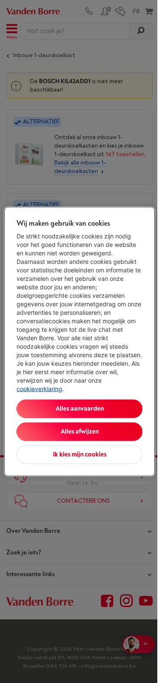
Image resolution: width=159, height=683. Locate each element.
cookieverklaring (39, 388)
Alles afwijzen (80, 432)
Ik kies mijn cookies (79, 455)
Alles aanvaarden (80, 409)
